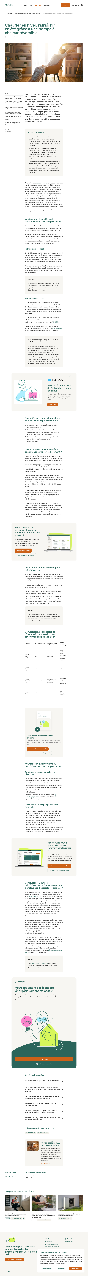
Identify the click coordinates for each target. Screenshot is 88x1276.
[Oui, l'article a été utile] (27, 1177)
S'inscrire (65, 5)
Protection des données (52, 1247)
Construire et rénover (20, 13)
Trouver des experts (23, 550)
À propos (46, 5)
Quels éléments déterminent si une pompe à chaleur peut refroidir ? (14, 97)
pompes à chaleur (42, 183)
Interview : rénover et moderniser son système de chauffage (16, 1214)
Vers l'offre (52, 404)
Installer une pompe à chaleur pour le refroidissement (14, 108)
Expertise (38, 5)
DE (6, 1271)
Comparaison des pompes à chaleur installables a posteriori (13, 113)
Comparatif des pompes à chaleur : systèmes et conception (69, 1214)
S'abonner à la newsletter (14, 1259)
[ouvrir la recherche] (82, 5)
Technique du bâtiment (34, 13)
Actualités (48, 1239)
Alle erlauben (75, 1268)
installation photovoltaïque (39, 963)
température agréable (36, 896)
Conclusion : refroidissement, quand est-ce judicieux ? (12, 123)
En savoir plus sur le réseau (25, 555)
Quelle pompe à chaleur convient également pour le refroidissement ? (14, 103)
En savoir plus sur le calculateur (59, 870)
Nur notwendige (46, 1268)
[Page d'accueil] (5, 13)
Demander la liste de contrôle (38, 749)
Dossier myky (28, 5)
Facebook (70, 1241)
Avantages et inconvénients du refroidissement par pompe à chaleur (13, 118)
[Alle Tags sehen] (24, 1218)
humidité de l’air (57, 328)
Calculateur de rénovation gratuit (39, 753)
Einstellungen (61, 1268)
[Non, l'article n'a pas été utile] (32, 1177)
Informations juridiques (52, 1244)
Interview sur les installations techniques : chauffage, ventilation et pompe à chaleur (43, 1215)
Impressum (48, 1241)
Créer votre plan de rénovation (59, 866)
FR (9, 1271)
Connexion (75, 5)
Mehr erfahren (60, 1263)
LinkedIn (69, 1239)
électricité (56, 322)
